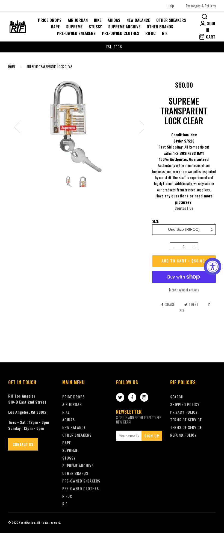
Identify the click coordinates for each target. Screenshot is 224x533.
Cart (210, 37)
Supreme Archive (124, 26)
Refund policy (183, 435)
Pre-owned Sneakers (76, 33)
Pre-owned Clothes (120, 33)
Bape (55, 26)
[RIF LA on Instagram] (144, 397)
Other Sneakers (171, 20)
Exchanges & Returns (201, 5)
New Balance (138, 20)
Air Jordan (78, 20)
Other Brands (160, 26)
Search (177, 396)
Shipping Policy (184, 404)
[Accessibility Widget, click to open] (212, 266)
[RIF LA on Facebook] (132, 397)
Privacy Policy (184, 412)
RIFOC (150, 33)
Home (12, 66)
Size (155, 221)
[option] (112, 47)
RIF (164, 33)
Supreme (74, 26)
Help (170, 5)
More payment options (184, 289)
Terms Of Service (186, 419)
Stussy (95, 26)
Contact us (23, 444)
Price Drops (49, 20)
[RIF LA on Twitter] (120, 397)
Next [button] (139, 127)
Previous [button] (20, 127)
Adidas (114, 20)
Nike (97, 20)
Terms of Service (186, 427)
